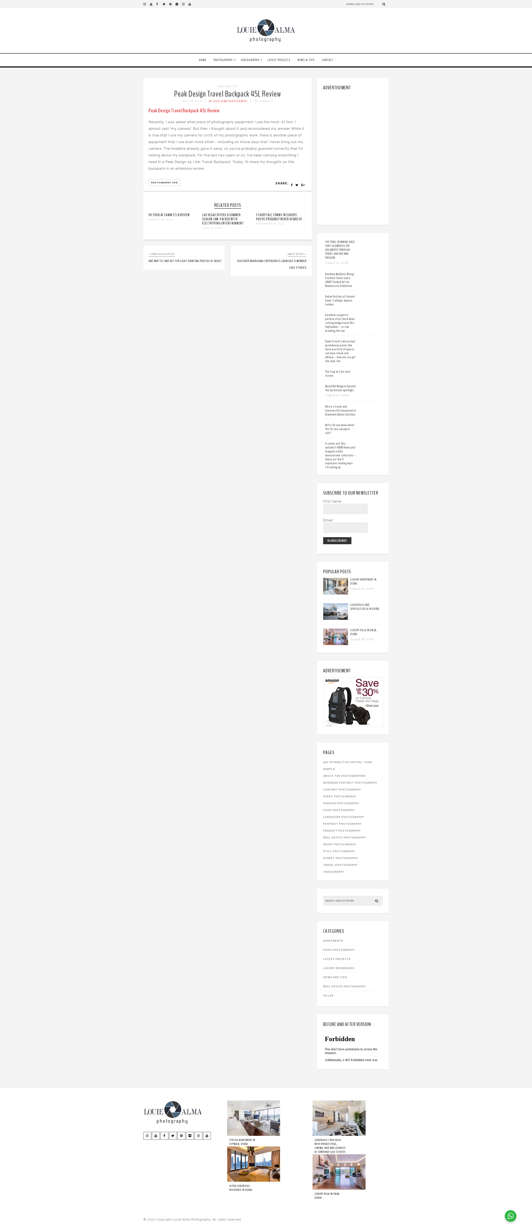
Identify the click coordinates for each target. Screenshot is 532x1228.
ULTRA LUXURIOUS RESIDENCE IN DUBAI (240, 1188)
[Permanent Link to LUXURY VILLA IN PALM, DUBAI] (335, 644)
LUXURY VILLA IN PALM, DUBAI (363, 632)
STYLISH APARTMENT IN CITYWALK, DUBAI (242, 1142)
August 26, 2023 (160, 219)
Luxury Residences (338, 968)
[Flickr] (179, 4)
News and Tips (227, 86)
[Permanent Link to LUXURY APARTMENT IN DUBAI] (335, 593)
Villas (328, 995)
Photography (223, 60)
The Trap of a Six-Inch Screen (337, 373)
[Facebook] (159, 4)
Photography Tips (164, 182)
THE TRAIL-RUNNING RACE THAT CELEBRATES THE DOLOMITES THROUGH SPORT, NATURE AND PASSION (340, 250)
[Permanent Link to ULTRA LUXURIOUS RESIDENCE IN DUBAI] (253, 1180)
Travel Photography (340, 865)
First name (332, 501)
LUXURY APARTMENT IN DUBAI (363, 581)
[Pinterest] (172, 4)
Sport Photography (339, 844)
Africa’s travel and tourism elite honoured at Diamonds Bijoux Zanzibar (340, 410)
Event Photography (339, 796)
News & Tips (306, 60)
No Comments (264, 101)
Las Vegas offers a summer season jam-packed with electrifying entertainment (223, 219)
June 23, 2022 (212, 227)
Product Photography (342, 830)
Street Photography (340, 858)
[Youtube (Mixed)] (191, 4)
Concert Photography (342, 789)
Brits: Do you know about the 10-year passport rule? (340, 429)
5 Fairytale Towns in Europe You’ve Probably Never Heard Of (279, 217)
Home (202, 60)
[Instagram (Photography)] (146, 4)
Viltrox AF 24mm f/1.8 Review (169, 214)
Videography (250, 60)
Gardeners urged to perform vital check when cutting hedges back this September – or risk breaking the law (340, 323)
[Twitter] (166, 4)
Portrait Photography (342, 823)
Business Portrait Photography (350, 782)
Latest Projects (279, 60)
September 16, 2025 (270, 223)
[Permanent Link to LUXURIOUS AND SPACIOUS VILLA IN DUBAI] (335, 619)
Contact (327, 60)
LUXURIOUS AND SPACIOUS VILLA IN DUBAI (364, 607)
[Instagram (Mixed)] (185, 4)
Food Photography (339, 810)
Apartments (333, 940)
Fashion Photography (341, 803)
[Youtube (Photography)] (153, 4)
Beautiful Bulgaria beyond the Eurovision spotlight (340, 388)
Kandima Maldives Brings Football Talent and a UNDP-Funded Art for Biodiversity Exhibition (339, 280)
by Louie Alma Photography (228, 101)
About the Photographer (344, 776)
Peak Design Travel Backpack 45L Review (227, 93)
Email (329, 520)
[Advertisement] (353, 156)
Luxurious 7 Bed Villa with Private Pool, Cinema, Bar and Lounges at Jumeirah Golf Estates (330, 1146)
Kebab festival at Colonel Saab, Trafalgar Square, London (340, 300)
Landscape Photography (343, 817)
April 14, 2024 (192, 101)
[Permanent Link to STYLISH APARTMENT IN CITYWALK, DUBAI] (253, 1135)
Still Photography (339, 851)
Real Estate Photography (344, 837)
